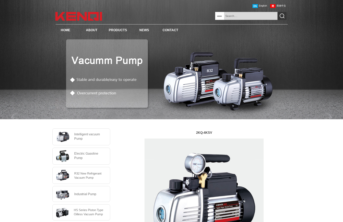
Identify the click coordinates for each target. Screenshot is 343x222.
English (263, 5)
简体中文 (281, 5)
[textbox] (250, 16)
